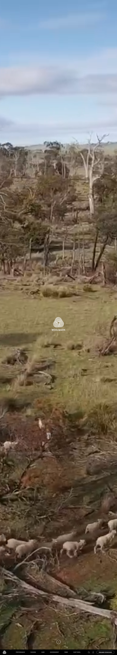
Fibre (66, 652)
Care (43, 652)
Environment (54, 652)
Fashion (33, 652)
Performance (20, 652)
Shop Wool (77, 652)
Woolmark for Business (105, 652)
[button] (89, 652)
